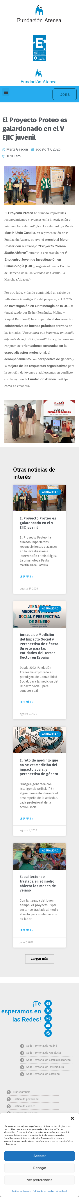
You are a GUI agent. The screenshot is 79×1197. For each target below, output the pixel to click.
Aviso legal (61, 1191)
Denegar (39, 1168)
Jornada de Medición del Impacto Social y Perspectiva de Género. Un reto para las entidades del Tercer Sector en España (39, 646)
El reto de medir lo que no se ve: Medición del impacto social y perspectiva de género (39, 767)
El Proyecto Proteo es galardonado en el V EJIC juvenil (38, 523)
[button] (72, 1118)
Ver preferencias (39, 1180)
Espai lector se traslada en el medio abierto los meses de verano (38, 883)
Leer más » (26, 576)
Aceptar (40, 1156)
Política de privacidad (43, 1191)
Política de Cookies (21, 1191)
